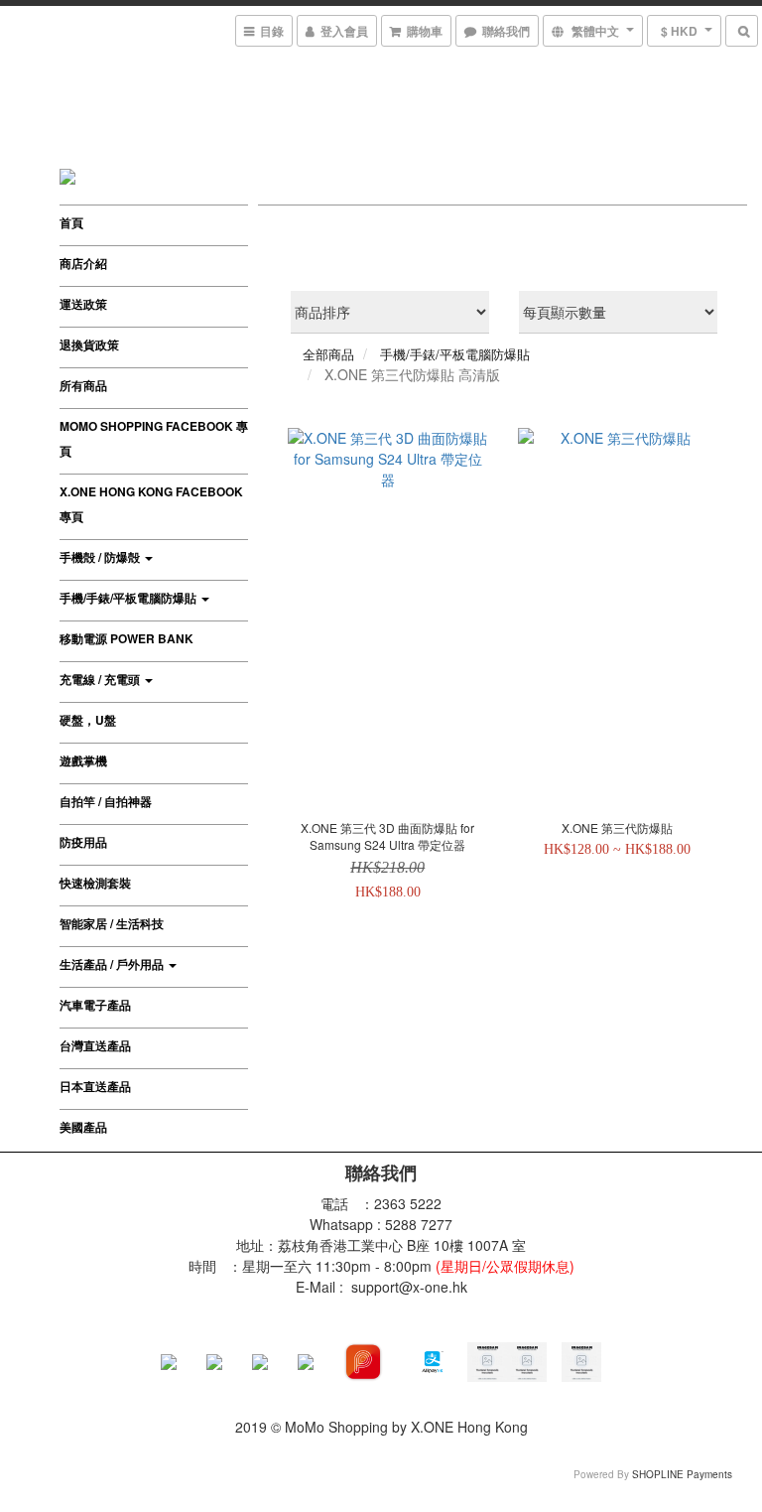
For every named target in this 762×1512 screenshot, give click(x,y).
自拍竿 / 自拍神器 (106, 801)
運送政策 (83, 304)
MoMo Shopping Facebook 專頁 (154, 438)
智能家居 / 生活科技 (112, 923)
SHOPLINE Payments (682, 1474)
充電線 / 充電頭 (101, 679)
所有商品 (83, 385)
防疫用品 (83, 842)
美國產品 (83, 1127)
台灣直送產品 (95, 1045)
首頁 (71, 222)
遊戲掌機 (83, 760)
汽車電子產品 (95, 1005)
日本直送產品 (95, 1086)
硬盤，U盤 (88, 720)
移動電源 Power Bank (126, 638)
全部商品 (328, 353)
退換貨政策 (89, 344)
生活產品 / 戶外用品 (113, 964)
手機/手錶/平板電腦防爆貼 (129, 598)
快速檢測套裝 (95, 883)
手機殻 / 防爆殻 (101, 557)
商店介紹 (83, 263)
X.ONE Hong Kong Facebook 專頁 (151, 503)
